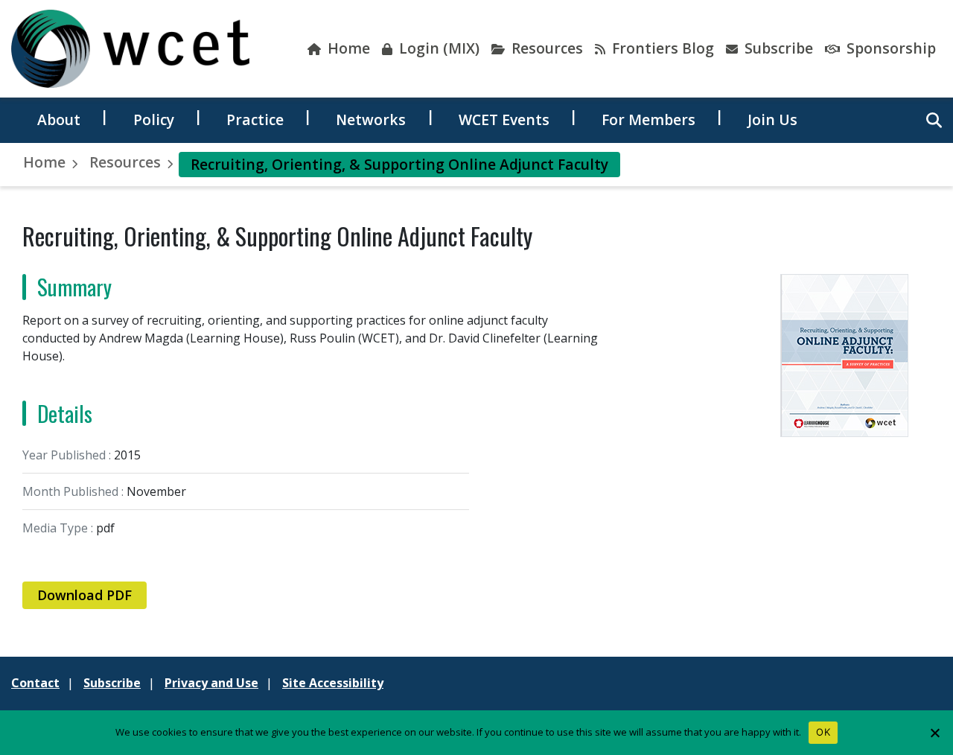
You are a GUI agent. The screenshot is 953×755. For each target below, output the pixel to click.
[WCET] (130, 49)
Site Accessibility (332, 683)
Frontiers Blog (661, 48)
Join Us (772, 119)
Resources (545, 48)
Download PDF (84, 595)
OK (823, 732)
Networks (371, 119)
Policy (153, 119)
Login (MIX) (437, 48)
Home (347, 48)
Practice (255, 119)
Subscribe (777, 48)
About (58, 119)
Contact (35, 683)
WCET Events (504, 119)
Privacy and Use (211, 683)
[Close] (934, 732)
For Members (648, 119)
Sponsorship (889, 48)
